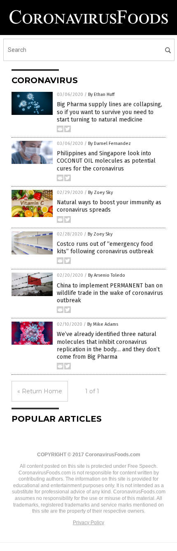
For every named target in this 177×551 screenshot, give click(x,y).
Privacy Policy (88, 522)
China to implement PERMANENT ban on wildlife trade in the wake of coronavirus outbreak (110, 293)
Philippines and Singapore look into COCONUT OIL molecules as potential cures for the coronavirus (106, 161)
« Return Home (39, 391)
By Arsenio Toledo (106, 275)
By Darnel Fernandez (109, 143)
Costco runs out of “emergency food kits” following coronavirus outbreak (105, 247)
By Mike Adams (102, 324)
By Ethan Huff (101, 94)
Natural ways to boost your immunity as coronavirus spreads (109, 206)
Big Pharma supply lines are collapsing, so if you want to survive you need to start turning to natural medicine (109, 112)
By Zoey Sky (100, 192)
